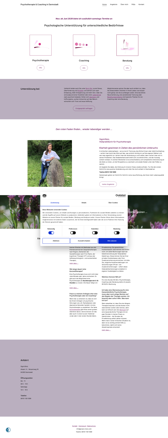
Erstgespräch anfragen (84, 108)
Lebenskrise (96, 95)
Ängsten (81, 90)
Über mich (124, 4)
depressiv (93, 97)
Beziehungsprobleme (114, 97)
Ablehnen (56, 241)
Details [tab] (84, 203)
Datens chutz (91, 426)
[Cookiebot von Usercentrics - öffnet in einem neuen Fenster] (117, 195)
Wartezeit (122, 310)
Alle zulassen (111, 241)
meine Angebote (108, 184)
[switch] (73, 232)
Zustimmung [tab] (55, 203)
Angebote (113, 4)
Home (104, 4)
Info (40, 68)
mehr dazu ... (74, 263)
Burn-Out (89, 88)
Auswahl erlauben (84, 241)
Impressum (82, 426)
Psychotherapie (75, 309)
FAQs (133, 4)
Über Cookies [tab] (113, 203)
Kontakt (141, 4)
